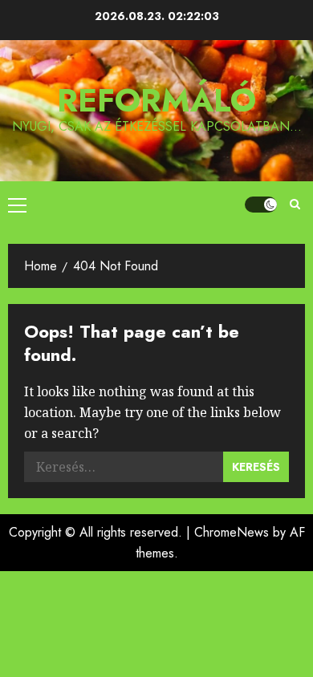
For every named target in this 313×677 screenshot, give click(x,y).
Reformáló (156, 100)
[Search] (295, 204)
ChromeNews (231, 532)
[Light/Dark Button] (261, 205)
